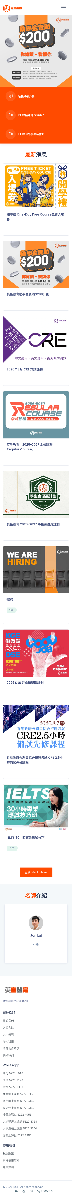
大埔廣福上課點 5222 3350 (20, 1128)
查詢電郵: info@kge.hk (15, 1000)
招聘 (10, 599)
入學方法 (8, 1027)
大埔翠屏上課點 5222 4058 (20, 1121)
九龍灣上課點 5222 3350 (18, 1094)
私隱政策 (8, 1153)
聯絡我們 (8, 1055)
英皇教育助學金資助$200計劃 (28, 294)
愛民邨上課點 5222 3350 (18, 1108)
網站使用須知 (11, 1160)
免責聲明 (8, 1167)
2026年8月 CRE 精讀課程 (25, 369)
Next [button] (65, 51)
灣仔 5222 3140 (13, 1080)
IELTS (11, 848)
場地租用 (8, 1041)
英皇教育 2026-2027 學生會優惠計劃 (33, 524)
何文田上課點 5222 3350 (18, 1101)
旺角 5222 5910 (13, 1073)
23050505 (47, 1191)
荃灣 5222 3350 (13, 1087)
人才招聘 (8, 1034)
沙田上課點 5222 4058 (17, 1114)
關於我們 (8, 1020)
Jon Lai (36, 935)
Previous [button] (6, 51)
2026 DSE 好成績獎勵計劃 (25, 682)
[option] (36, 51)
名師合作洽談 (11, 1048)
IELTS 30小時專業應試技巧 (25, 837)
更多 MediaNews (36, 872)
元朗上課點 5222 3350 (17, 1135)
